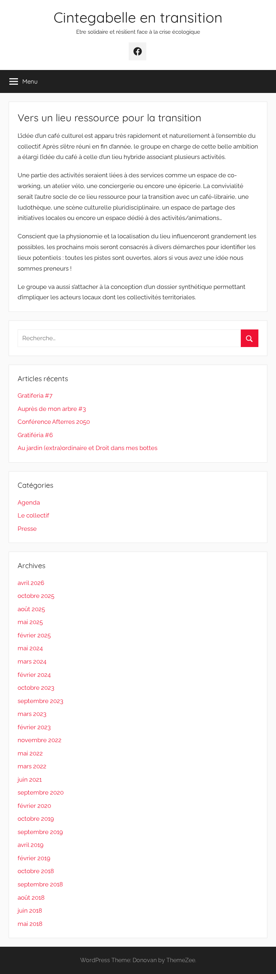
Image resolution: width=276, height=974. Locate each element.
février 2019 (34, 858)
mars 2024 (32, 661)
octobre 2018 (36, 871)
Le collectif (33, 515)
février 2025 (34, 635)
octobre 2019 (36, 818)
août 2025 (31, 609)
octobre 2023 (36, 687)
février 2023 (34, 727)
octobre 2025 (36, 595)
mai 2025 (30, 622)
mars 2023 (32, 713)
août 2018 (31, 897)
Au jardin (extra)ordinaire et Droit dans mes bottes (87, 447)
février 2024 (34, 674)
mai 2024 (30, 648)
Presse (27, 528)
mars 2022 (32, 766)
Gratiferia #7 (35, 395)
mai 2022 (30, 753)
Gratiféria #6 (35, 435)
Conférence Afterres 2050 (54, 421)
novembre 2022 (39, 740)
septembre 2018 (40, 884)
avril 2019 (30, 844)
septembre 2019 (40, 831)
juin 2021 (30, 779)
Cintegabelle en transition (138, 17)
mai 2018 (30, 923)
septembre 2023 (40, 700)
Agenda (29, 502)
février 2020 (34, 805)
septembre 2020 (41, 792)
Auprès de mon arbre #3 (52, 408)
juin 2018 (30, 910)
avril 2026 (31, 582)
